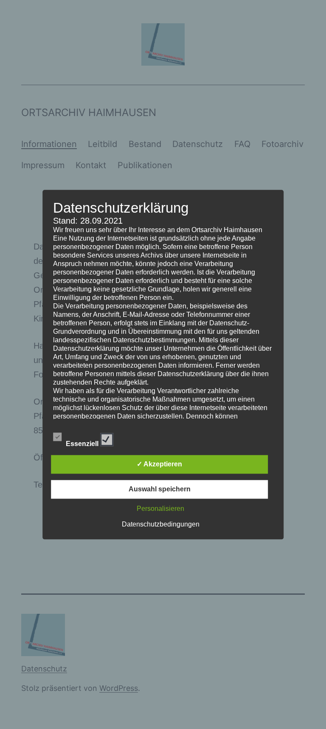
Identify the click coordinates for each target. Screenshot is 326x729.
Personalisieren (160, 508)
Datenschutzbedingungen (161, 524)
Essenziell (83, 441)
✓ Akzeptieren (159, 464)
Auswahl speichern (160, 489)
